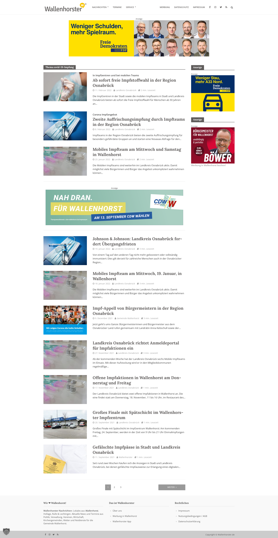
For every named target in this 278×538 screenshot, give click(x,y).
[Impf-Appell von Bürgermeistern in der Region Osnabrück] (65, 322)
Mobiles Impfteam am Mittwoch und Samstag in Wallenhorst (137, 155)
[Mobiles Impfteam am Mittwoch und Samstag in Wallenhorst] (65, 163)
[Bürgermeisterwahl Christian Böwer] (213, 148)
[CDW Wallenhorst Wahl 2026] (114, 210)
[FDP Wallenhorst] (213, 95)
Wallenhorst (91, 513)
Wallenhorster (125, 460)
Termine (117, 7)
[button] (6, 531)
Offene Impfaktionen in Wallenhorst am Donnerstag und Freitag (137, 383)
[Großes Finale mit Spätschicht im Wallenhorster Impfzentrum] (65, 426)
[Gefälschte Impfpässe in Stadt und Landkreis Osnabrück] (65, 461)
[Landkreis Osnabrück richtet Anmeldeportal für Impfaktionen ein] (65, 357)
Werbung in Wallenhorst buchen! (208, 168)
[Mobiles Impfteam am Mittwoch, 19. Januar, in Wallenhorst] (65, 288)
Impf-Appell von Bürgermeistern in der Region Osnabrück (138, 314)
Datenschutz (181, 7)
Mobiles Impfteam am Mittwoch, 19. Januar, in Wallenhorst (137, 279)
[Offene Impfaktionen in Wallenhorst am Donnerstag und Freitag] (65, 392)
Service (130, 7)
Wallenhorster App (122, 524)
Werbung (165, 7)
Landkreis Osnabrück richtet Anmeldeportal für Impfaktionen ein (136, 348)
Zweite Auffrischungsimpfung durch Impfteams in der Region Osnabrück (139, 123)
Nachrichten (99, 7)
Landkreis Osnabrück (126, 93)
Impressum (199, 7)
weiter (171, 490)
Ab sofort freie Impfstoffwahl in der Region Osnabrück (134, 84)
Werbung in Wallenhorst (125, 518)
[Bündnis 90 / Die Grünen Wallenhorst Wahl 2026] (139, 39)
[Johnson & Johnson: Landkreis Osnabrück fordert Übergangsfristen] (65, 253)
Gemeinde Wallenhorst (128, 321)
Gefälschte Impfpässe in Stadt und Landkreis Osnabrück (136, 452)
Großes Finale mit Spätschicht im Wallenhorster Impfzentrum (138, 418)
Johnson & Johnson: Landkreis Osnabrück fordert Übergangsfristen (137, 244)
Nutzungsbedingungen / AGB (192, 518)
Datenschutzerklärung (189, 524)
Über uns (117, 513)
